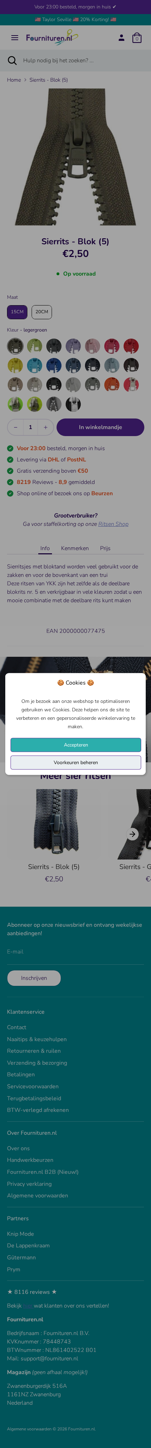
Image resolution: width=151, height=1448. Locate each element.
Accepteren (76, 745)
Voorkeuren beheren (76, 762)
